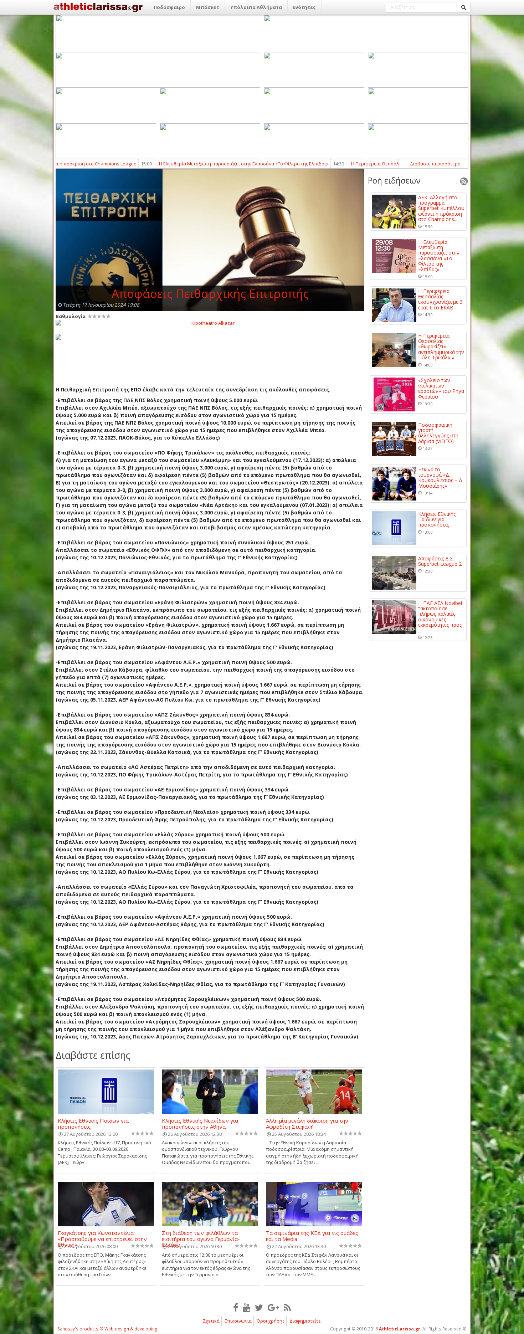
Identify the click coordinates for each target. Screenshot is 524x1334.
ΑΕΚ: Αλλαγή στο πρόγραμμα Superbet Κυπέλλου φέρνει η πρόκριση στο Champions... (441, 208)
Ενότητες (304, 7)
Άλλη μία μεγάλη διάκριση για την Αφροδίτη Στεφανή (307, 1123)
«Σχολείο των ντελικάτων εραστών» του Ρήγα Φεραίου (441, 389)
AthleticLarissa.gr (399, 1329)
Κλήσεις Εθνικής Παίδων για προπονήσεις (93, 1123)
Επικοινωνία (238, 1321)
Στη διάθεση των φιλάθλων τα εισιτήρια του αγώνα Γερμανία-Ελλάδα (201, 1235)
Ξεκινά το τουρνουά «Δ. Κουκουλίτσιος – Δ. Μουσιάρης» (440, 478)
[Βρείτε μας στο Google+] (273, 1307)
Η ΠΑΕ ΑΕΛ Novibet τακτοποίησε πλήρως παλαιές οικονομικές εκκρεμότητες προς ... (440, 616)
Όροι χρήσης (270, 1321)
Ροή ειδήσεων (394, 180)
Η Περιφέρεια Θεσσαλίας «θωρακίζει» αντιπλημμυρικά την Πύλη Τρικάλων (441, 346)
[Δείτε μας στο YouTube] (246, 1307)
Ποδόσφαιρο (169, 7)
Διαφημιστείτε (305, 1321)
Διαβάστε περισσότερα (435, 163)
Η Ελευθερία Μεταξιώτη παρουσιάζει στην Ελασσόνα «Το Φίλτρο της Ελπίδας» (191, 163)
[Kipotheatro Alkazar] (210, 322)
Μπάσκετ (207, 7)
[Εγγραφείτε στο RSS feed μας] (287, 1307)
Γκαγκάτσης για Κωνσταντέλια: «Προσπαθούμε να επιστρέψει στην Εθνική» (102, 1235)
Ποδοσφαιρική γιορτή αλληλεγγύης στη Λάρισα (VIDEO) (438, 433)
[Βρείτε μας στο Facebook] (235, 1307)
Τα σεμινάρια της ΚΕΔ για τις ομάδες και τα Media (312, 1235)
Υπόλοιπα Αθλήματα (256, 7)
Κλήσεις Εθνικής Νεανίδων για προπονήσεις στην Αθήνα (200, 1123)
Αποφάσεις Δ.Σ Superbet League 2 (440, 561)
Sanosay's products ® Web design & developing (107, 1329)
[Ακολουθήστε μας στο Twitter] (259, 1307)
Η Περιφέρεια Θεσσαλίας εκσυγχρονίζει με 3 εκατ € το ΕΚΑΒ (363, 163)
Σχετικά (211, 1321)
